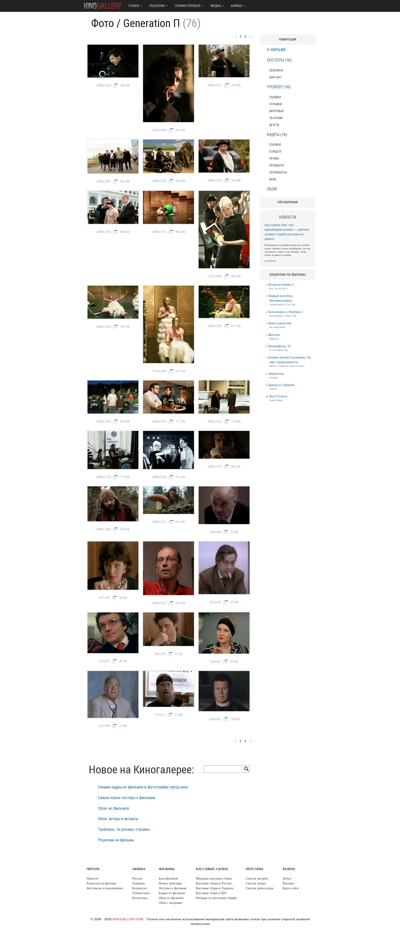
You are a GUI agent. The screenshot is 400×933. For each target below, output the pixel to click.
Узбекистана (141, 893)
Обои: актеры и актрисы (118, 819)
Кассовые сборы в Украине (214, 888)
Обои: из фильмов (113, 808)
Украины (138, 883)
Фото (102, 23)
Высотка (274, 335)
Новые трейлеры (170, 883)
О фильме (276, 50)
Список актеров (257, 878)
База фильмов (168, 878)
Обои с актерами (170, 903)
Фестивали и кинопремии (105, 888)
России (137, 878)
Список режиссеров (259, 888)
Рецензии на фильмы (116, 840)
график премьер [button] (188, 6)
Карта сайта (291, 888)
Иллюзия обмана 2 (281, 284)
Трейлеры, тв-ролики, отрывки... (125, 829)
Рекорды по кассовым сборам (216, 898)
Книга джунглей (279, 323)
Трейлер (275, 87)
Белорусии (139, 888)
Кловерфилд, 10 (279, 346)
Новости (92, 878)
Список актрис (256, 883)
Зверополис (276, 373)
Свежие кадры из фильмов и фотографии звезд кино (143, 787)
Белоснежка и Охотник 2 (285, 312)
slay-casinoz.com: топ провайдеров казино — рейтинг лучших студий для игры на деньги (287, 232)
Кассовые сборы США (211, 893)
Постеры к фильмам (173, 888)
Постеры (275, 60)
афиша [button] (237, 6)
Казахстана (139, 898)
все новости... (271, 261)
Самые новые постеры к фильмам (126, 798)
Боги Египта (278, 396)
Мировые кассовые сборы (213, 878)
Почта (287, 878)
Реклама (288, 883)
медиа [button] (216, 6)
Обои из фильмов (171, 898)
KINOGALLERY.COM (127, 919)
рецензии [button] (157, 6)
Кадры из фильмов (172, 893)
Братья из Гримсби (281, 385)
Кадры (273, 135)
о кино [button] (134, 6)
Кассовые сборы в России (213, 883)
